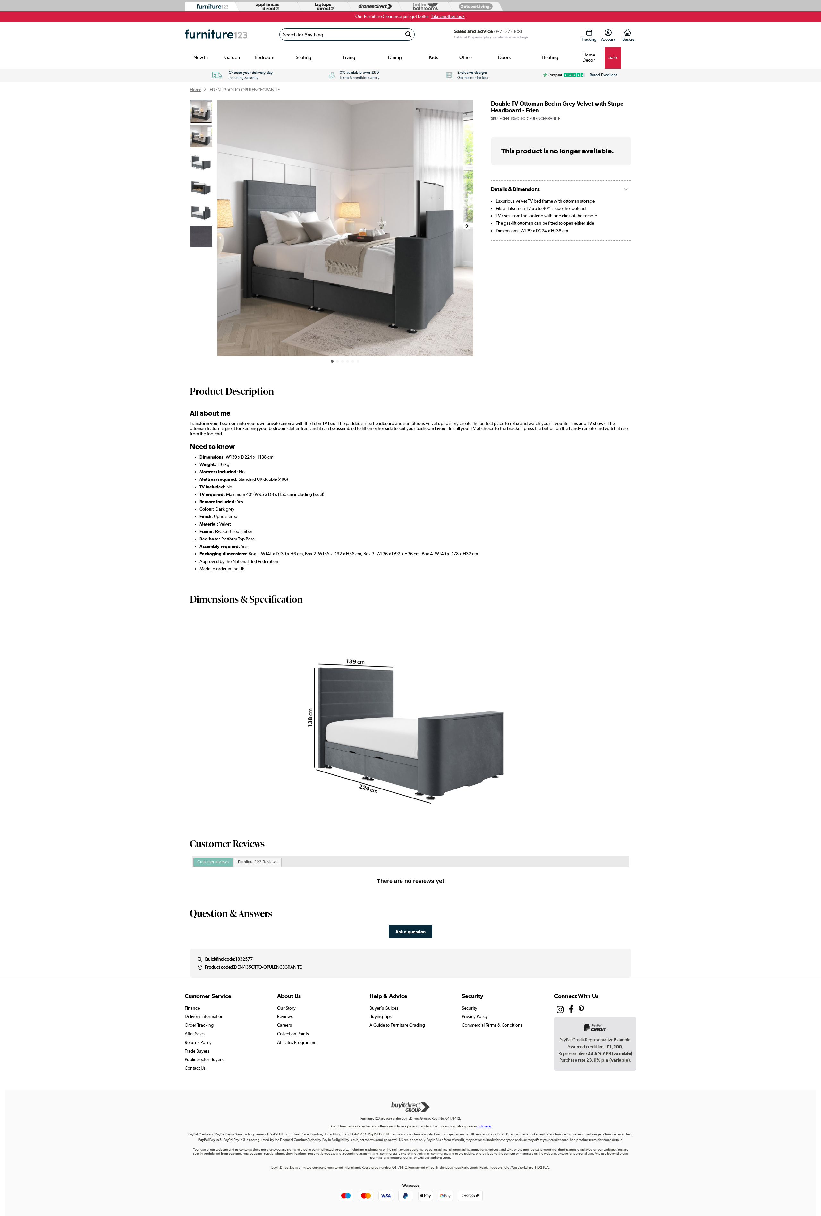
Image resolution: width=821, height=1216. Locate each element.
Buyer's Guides (383, 1008)
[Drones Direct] (374, 6)
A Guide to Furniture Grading (397, 1025)
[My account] (608, 32)
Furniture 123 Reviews (257, 862)
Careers (284, 1025)
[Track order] (589, 32)
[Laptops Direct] (323, 7)
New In (200, 57)
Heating (550, 57)
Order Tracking (199, 1025)
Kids (433, 57)
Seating (303, 57)
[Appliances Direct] (267, 6)
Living (349, 57)
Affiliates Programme (296, 1042)
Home (195, 89)
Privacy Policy (475, 1016)
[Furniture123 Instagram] (560, 1010)
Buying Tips (380, 1016)
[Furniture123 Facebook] (571, 1010)
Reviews (285, 1016)
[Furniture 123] (211, 6)
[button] (466, 226)
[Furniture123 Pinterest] (581, 1010)
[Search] (408, 34)
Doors (504, 57)
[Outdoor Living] (474, 6)
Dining (395, 57)
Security (469, 1008)
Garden (232, 57)
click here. (484, 1126)
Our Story (286, 1008)
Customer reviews (213, 862)
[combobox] (347, 34)
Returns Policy (198, 1042)
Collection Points (293, 1033)
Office (465, 57)
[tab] (213, 862)
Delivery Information (204, 1016)
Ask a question (410, 931)
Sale (612, 57)
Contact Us (195, 1068)
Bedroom (264, 57)
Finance (192, 1008)
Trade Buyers (197, 1051)
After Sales (195, 1033)
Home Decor (588, 57)
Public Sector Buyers (204, 1059)
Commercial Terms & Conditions (492, 1025)
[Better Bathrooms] (424, 7)
